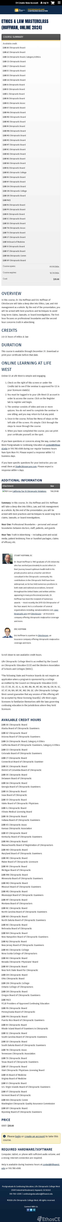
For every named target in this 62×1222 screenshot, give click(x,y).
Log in (45, 3)
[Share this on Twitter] (31, 1211)
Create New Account (28, 3)
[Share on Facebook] (28, 1211)
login (18, 1136)
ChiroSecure (36, 614)
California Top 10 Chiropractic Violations (29, 491)
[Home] (31, 9)
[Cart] (52, 4)
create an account (35, 1136)
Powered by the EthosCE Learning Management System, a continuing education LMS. (48, 1218)
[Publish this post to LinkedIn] (34, 1211)
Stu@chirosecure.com (26, 466)
